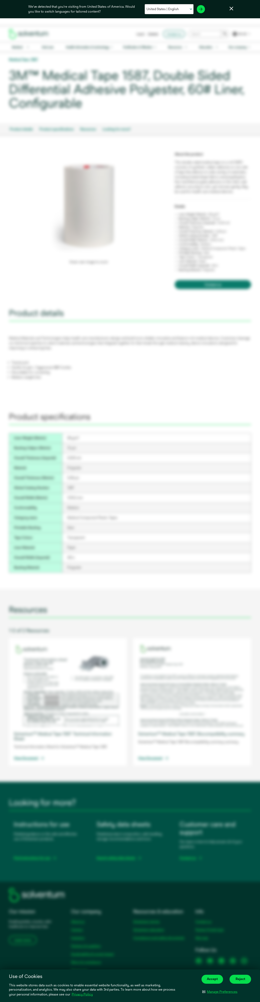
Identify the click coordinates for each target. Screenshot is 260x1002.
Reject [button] (240, 979)
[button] (220, 992)
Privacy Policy (82, 994)
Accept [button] (212, 979)
